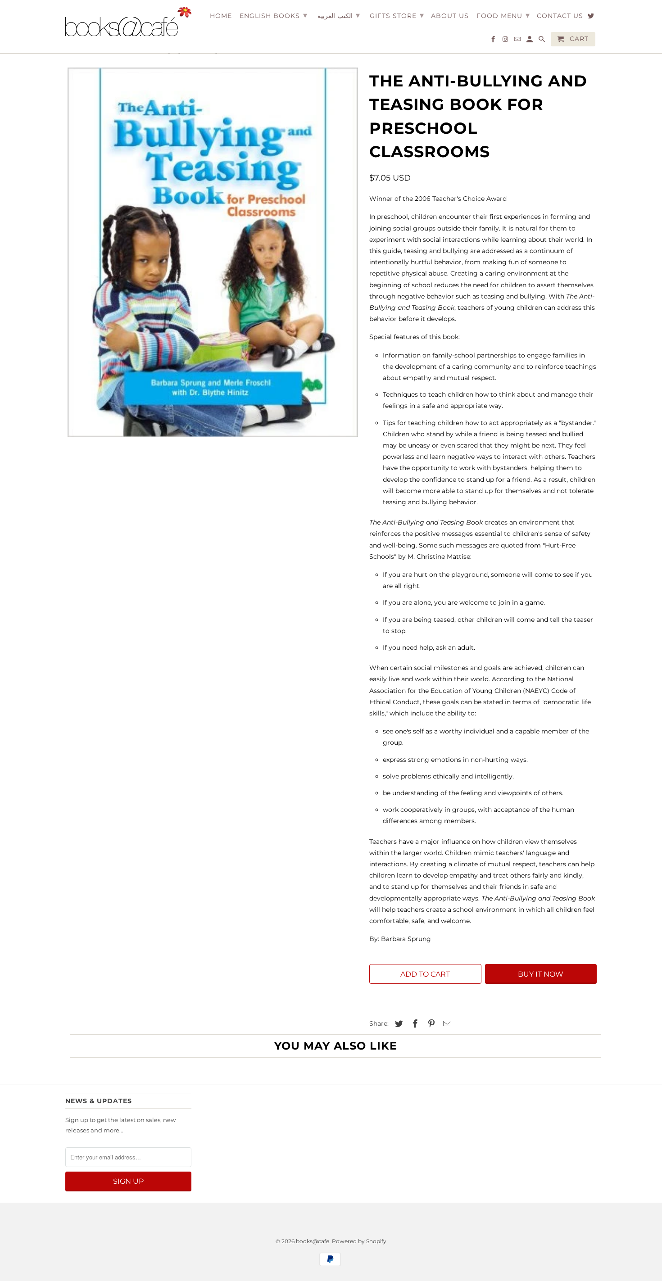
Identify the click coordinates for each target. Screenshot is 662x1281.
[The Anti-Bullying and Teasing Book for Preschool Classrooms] (213, 252)
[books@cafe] (128, 21)
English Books (274, 15)
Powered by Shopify (359, 1241)
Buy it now (540, 974)
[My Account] (530, 41)
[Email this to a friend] (446, 1024)
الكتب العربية (338, 15)
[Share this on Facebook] (414, 1024)
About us (450, 16)
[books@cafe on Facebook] (494, 41)
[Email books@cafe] (518, 41)
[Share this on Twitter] (397, 1024)
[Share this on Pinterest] (430, 1024)
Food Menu (503, 15)
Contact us (560, 16)
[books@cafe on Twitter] (591, 17)
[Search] (542, 41)
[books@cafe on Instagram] (506, 41)
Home (221, 16)
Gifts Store (397, 15)
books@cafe (312, 1241)
